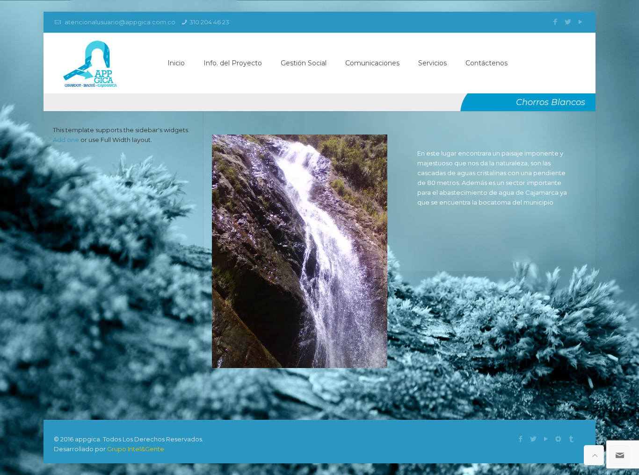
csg (210, 439)
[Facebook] (555, 21)
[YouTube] (580, 21)
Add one (66, 139)
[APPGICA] (90, 63)
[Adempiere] (558, 438)
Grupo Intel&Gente (135, 449)
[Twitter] (568, 21)
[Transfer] (571, 438)
